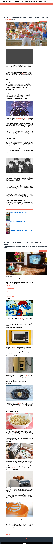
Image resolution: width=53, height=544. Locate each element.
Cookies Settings (42, 541)
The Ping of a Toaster (10, 294)
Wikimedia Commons (16, 116)
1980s (8, 278)
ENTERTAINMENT (34, 1)
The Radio (9, 293)
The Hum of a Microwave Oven (12, 286)
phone (25, 375)
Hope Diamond (26, 118)
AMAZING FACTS (28, 1)
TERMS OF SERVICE (11, 541)
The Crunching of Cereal (11, 291)
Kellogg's (9, 492)
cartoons (21, 318)
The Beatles (8, 175)
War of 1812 (10, 131)
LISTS (9, 235)
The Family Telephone (10, 288)
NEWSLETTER (22, 1)
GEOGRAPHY (40, 1)
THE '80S (10, 534)
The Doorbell (9, 290)
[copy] (10, 21)
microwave (15, 347)
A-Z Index (34, 541)
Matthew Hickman (8, 19)
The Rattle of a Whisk (10, 296)
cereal (15, 431)
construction (23, 152)
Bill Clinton (23, 204)
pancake (28, 522)
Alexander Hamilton (9, 91)
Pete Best (14, 179)
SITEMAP (27, 541)
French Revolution (19, 118)
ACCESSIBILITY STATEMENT (20, 541)
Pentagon (29, 152)
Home (7, 235)
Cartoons (8, 285)
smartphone (20, 403)
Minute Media (24, 543)
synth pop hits (13, 467)
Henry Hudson (14, 82)
